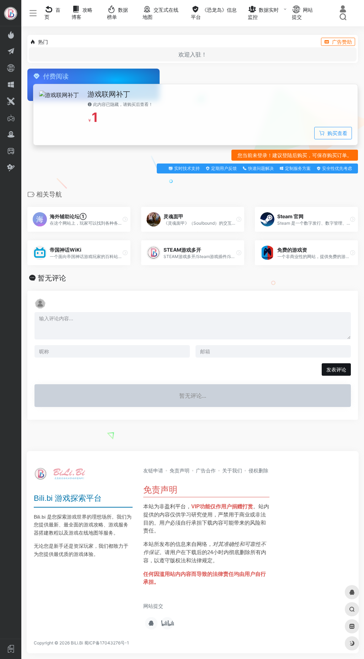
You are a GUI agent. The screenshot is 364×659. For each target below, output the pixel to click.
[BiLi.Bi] (62, 475)
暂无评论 (52, 278)
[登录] (343, 9)
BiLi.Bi (77, 642)
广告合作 (206, 470)
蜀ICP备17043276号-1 (106, 642)
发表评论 (336, 369)
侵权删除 (258, 470)
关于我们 (232, 470)
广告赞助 (342, 42)
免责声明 (179, 470)
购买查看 (337, 133)
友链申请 (153, 470)
